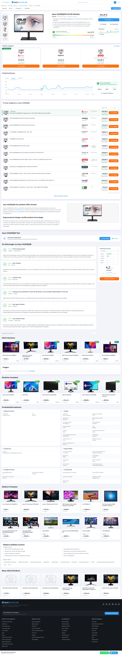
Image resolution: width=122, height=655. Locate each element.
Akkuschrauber (65, 621)
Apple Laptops (35, 624)
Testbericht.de (4, 5)
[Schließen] (120, 653)
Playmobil (34, 626)
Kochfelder (64, 630)
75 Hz (9, 564)
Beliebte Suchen (36, 619)
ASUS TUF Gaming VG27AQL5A (70, 355)
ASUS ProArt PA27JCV (87, 355)
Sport (3, 632)
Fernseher (94, 621)
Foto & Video (5, 630)
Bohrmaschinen (65, 624)
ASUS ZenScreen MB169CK (9, 355)
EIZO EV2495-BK (66, 394)
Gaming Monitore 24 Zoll (35, 562)
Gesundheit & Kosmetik (7, 644)
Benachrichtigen (105, 238)
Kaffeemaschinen (66, 626)
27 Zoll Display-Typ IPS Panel (10, 562)
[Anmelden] (119, 2)
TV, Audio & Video (6, 628)
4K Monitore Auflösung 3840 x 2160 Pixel (105, 562)
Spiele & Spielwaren (6, 641)
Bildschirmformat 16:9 (23, 562)
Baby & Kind (4, 646)
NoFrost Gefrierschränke (37, 630)
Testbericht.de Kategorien (8, 619)
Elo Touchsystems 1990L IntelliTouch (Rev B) (108, 504)
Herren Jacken (65, 628)
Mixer (93, 637)
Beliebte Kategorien (97, 619)
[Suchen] (115, 2)
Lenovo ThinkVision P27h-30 (50, 504)
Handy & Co (4, 624)
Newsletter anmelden (111, 613)
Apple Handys (95, 639)
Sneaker (34, 635)
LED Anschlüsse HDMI (84, 562)
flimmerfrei (74, 562)
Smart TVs (34, 632)
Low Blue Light (55, 562)
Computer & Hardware (12, 5)
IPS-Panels (16, 211)
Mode (3, 635)
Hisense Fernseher (36, 628)
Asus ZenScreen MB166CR (108, 355)
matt (5, 564)
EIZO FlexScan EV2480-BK (89, 394)
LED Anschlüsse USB (64, 562)
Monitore (30, 5)
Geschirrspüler (95, 626)
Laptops (64, 632)
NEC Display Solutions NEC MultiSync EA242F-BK (69, 504)
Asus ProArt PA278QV (48, 355)
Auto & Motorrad (6, 626)
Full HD (18, 208)
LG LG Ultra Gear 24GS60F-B (9, 504)
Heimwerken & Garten (7, 637)
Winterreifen (95, 632)
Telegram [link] (114, 652)
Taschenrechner (65, 635)
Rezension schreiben (109, 278)
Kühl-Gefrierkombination (97, 624)
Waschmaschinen (66, 639)
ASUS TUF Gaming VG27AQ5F (110, 588)
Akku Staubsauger (36, 621)
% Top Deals (94, 641)
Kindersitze (94, 635)
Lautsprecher (46, 562)
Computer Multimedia (23, 5)
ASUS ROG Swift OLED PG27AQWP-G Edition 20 (89, 588)
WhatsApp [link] (105, 652)
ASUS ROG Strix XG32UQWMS (50, 588)
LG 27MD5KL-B (86, 504)
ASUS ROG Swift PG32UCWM (30, 588)
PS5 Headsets (35, 639)
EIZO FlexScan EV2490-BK (49, 394)
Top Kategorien (66, 619)
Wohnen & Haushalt (6, 639)
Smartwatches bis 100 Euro (38, 637)
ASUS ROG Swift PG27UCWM (10, 588)
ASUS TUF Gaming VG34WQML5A (27, 356)
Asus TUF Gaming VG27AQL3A (30, 504)
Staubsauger (95, 628)
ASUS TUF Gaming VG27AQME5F (67, 588)
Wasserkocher (65, 637)
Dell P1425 (25, 394)
